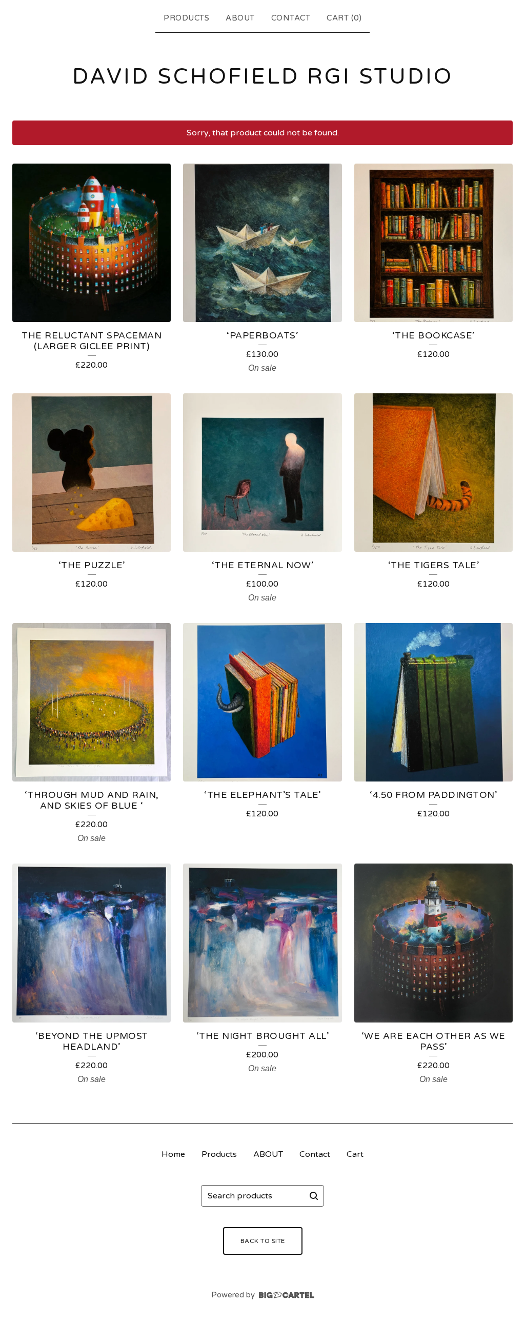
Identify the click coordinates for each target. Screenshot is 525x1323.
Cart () (344, 18)
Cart (355, 1154)
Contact (291, 18)
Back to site (262, 1241)
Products (186, 18)
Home (173, 1154)
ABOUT (240, 18)
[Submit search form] (314, 1196)
